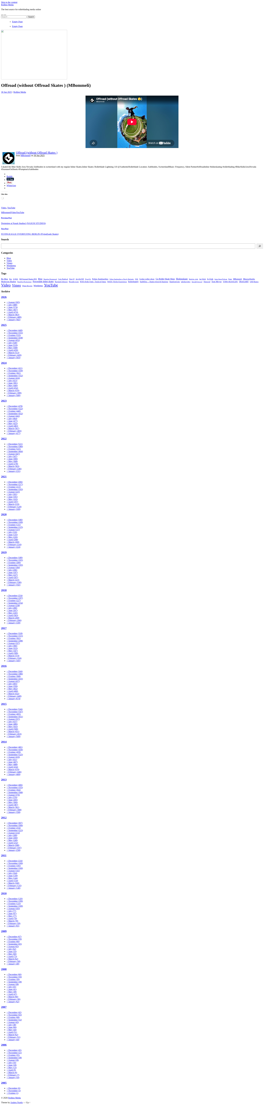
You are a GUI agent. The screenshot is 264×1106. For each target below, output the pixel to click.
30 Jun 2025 (6, 92)
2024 (4, 363)
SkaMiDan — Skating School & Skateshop (154, 282)
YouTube (11, 208)
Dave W (72, 279)
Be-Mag (4, 279)
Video (3, 208)
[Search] (260, 246)
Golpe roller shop (146, 279)
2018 (4, 590)
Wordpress (11, 265)
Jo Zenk (210, 279)
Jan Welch (202, 279)
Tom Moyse (216, 281)
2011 (3, 855)
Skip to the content (9, 2)
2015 (4, 704)
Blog (9, 258)
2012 (4, 817)
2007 (4, 1007)
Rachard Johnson (61, 282)
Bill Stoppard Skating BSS (28, 279)
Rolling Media (7, 5)
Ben (10, 279)
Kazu (230, 279)
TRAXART (244, 281)
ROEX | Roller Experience (117, 282)
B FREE (15, 279)
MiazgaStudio (249, 279)
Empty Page (17, 21)
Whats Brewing (27, 286)
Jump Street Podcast (221, 279)
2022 (4, 438)
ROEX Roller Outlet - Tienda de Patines (93, 282)
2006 (4, 1044)
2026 (4, 297)
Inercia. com (193, 279)
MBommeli (26, 155)
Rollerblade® (133, 281)
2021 (4, 476)
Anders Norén (16, 1102)
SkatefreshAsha (174, 282)
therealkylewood (197, 282)
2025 (4, 325)
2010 (4, 893)
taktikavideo (185, 282)
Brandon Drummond (50, 279)
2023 (4, 400)
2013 (4, 779)
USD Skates (254, 282)
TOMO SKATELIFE (230, 282)
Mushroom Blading (8, 281)
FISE (136, 279)
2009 (4, 931)
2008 (4, 969)
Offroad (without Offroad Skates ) (36, 152)
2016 (4, 666)
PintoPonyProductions (24, 282)
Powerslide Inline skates (43, 281)
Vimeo (9, 263)
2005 (4, 1082)
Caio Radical (63, 279)
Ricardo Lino (74, 282)
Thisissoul (207, 282)
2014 (4, 741)
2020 (4, 514)
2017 (4, 628)
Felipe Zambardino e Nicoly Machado (122, 279)
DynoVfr (88, 279)
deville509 (80, 279)
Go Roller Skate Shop (165, 279)
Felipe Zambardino (100, 279)
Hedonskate (182, 278)
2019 (4, 552)
